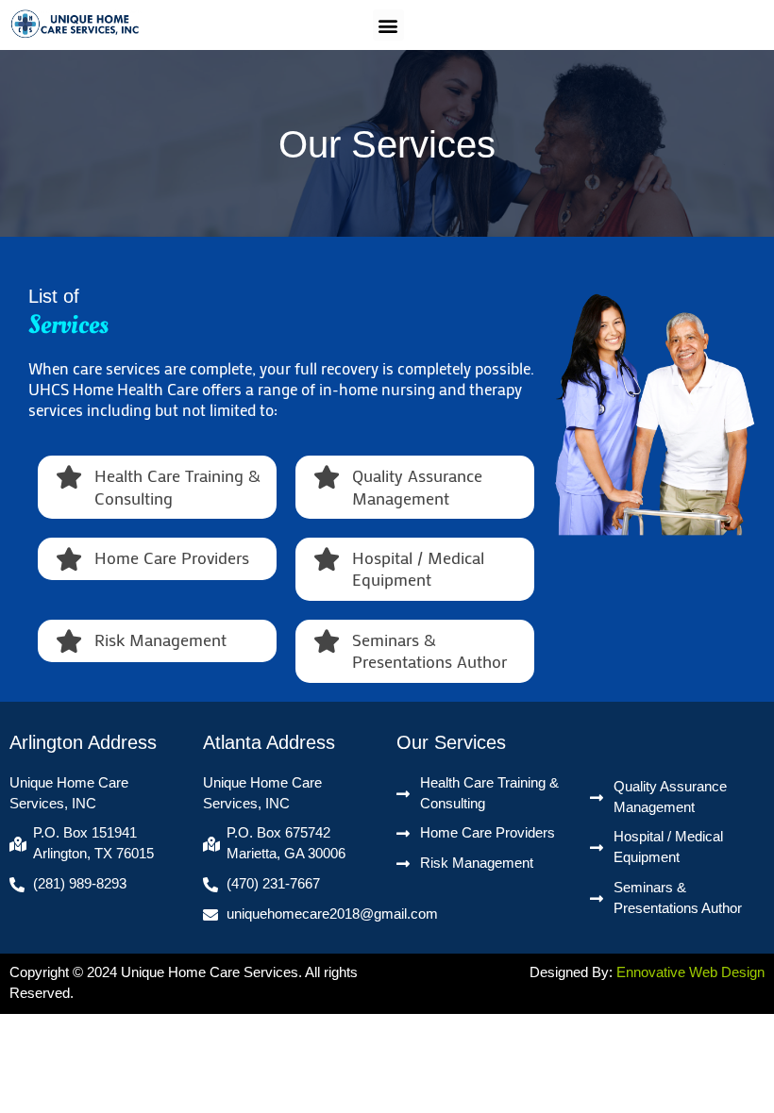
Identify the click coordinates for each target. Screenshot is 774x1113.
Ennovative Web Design (690, 972)
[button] (388, 25)
